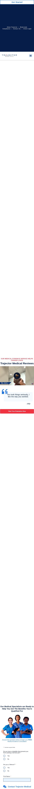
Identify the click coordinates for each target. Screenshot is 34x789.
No (8, 759)
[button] (30, 55)
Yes (8, 755)
